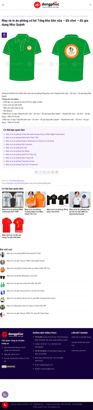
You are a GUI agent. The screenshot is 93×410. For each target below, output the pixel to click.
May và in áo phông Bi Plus (16, 148)
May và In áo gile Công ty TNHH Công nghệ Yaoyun (26, 261)
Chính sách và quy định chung (81, 337)
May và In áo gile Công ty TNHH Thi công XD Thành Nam (28, 313)
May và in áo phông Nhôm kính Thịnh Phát (22, 137)
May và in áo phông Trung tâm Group (20, 161)
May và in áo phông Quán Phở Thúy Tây (21, 154)
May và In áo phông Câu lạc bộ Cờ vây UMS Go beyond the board (31, 298)
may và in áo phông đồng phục (40, 183)
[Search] (90, 5)
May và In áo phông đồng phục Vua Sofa (22, 276)
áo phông (9, 183)
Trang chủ (5, 16)
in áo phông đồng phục (21, 183)
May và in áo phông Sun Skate (17, 151)
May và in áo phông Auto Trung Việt (19, 158)
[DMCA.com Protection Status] (8, 366)
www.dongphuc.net (47, 369)
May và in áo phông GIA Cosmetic (19, 144)
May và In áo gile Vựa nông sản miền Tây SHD (24, 283)
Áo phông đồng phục (18, 16)
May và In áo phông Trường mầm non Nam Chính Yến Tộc (28, 268)
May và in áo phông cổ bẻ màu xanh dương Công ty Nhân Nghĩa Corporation (35, 134)
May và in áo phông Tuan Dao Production (22, 164)
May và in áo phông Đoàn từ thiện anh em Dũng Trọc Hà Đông (30, 141)
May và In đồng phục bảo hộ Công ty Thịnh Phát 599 (26, 306)
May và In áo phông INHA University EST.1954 (23, 253)
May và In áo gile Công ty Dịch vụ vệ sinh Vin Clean (25, 291)
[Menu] (3, 5)
